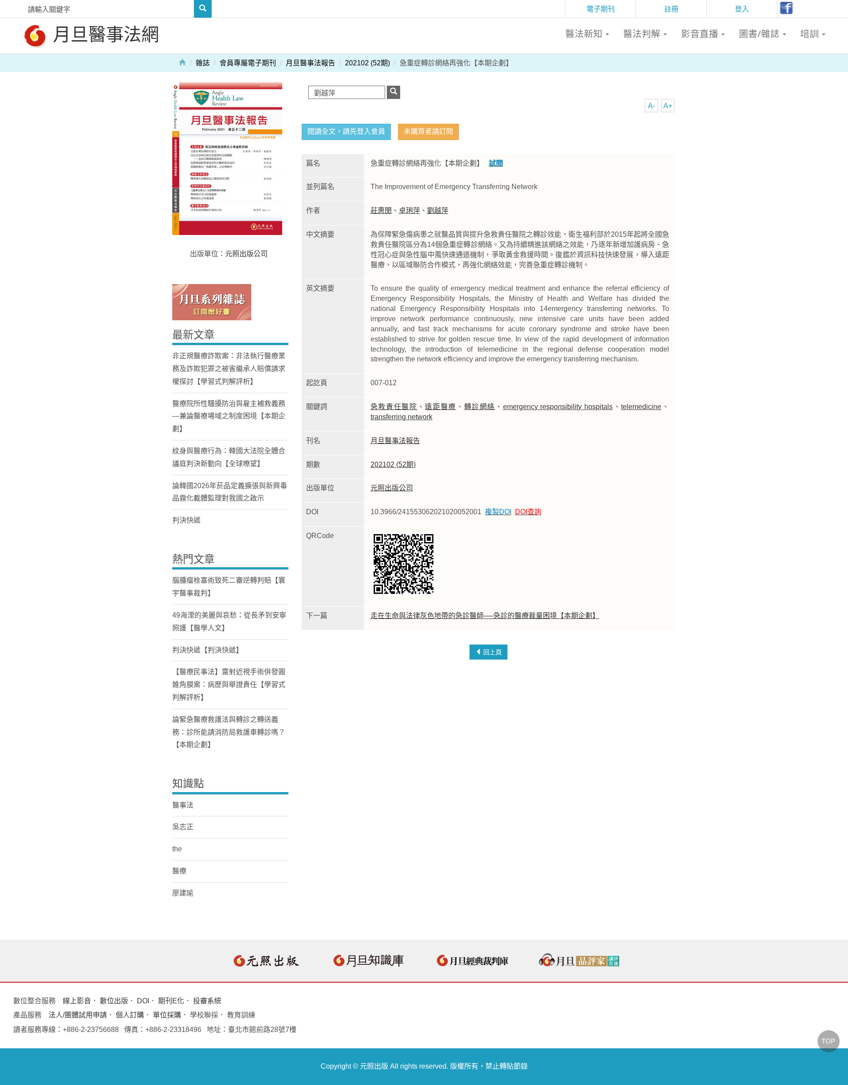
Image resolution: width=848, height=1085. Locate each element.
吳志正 (182, 827)
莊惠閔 (381, 210)
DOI (143, 1001)
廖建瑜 (182, 893)
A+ (667, 106)
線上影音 (77, 1001)
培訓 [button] (810, 33)
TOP (828, 1041)
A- (651, 106)
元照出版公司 (392, 488)
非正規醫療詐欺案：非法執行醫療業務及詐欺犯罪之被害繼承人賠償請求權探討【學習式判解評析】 (228, 368)
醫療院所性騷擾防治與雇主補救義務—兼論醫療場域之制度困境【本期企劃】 (228, 416)
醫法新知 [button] (585, 33)
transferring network (401, 417)
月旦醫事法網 (104, 34)
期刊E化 (171, 1001)
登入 (742, 9)
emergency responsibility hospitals (558, 406)
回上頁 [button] (491, 652)
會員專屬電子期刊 (248, 63)
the (177, 849)
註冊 (671, 9)
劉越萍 (437, 210)
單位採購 (167, 1015)
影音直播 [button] (700, 33)
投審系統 (207, 1001)
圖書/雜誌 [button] (760, 33)
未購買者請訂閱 (428, 131)
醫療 (179, 871)
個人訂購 (130, 1015)
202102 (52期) (367, 63)
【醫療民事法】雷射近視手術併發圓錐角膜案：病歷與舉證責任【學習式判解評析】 (228, 684)
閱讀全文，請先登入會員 (346, 131)
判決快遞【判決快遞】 (207, 650)
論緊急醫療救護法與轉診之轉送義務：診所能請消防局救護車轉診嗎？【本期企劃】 (228, 732)
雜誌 (203, 63)
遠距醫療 (440, 406)
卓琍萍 (409, 210)
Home (182, 61)
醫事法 (182, 805)
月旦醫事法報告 (310, 63)
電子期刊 (601, 9)
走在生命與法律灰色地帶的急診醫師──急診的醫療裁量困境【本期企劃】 (485, 615)
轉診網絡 (480, 406)
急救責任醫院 (394, 406)
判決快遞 (186, 520)
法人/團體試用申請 (78, 1015)
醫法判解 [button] (642, 33)
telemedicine (641, 406)
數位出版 (114, 1001)
